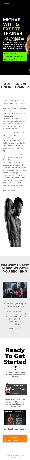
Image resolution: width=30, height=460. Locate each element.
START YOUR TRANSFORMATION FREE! (13, 56)
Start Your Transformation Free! (14, 438)
